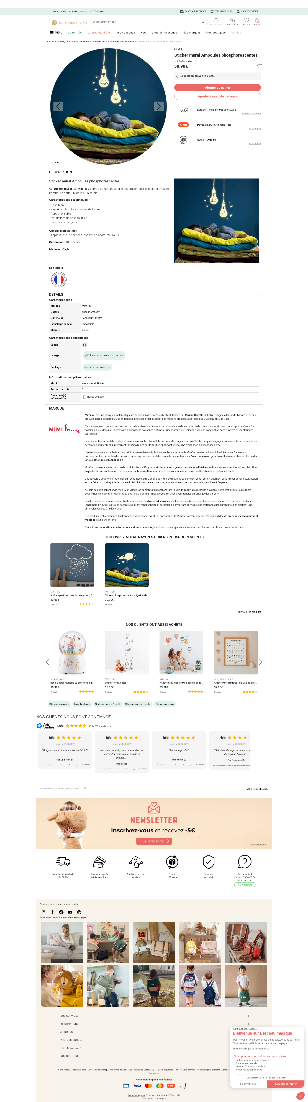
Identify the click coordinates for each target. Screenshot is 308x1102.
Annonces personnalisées (249, 1070)
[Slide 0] (52, 162)
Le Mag (236, 32)
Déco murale (85, 41)
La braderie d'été (99, 32)
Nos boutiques (216, 32)
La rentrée (75, 32)
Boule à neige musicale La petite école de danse (75, 682)
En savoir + (255, 128)
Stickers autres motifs (137, 704)
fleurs (136, 493)
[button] (300, 1096)
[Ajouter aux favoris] (259, 66)
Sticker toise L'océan (116, 682)
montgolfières (116, 493)
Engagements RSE (249, 11)
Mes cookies (154, 1073)
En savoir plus (248, 1084)
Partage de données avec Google (252, 1060)
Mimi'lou (86, 305)
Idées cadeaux (125, 32)
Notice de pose (95, 396)
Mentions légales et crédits (208, 1070)
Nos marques (192, 32)
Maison (60, 41)
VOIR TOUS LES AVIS (257, 789)
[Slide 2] (57, 162)
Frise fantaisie (82, 704)
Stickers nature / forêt (107, 704)
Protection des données (185, 1070)
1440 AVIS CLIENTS (100, 725)
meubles (176, 478)
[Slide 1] (55, 162)
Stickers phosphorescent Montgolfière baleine (129, 595)
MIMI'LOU (180, 49)
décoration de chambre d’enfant (153, 415)
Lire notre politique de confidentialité (251, 1048)
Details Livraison (251, 113)
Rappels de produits (164, 1070)
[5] (86, 604)
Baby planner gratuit (195, 11)
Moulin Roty (57, 679)
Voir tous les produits (249, 612)
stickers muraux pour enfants (233, 426)
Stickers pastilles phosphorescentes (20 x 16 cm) (75, 595)
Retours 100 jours (223, 11)
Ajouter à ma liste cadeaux (217, 96)
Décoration (71, 41)
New (143, 32)
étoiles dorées (209, 501)
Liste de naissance (164, 32)
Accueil (51, 41)
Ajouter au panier (217, 87)
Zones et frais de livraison (118, 1070)
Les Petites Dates (223, 679)
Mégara (162, 1098)
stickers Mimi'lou (247, 467)
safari (190, 501)
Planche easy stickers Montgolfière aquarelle (182, 682)
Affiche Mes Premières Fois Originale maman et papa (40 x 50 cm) (247, 682)
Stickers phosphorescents (124, 41)
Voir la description (183, 61)
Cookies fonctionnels (246, 1063)
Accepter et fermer (286, 1084)
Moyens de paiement (97, 1070)
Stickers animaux (59, 704)
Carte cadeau (64, 1070)
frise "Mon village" (128, 489)
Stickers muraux (101, 41)
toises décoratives (122, 504)
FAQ (152, 1070)
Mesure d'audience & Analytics (251, 1066)
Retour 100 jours (79, 1070)
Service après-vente (140, 1070)
